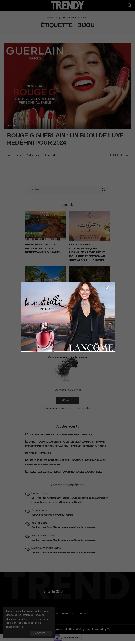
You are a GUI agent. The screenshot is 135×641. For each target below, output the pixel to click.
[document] (67, 320)
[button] (107, 288)
